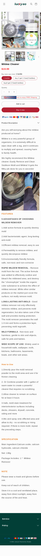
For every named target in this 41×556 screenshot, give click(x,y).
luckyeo (17, 541)
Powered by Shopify (25, 541)
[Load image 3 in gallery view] (31, 56)
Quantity (4, 87)
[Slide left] (2, 57)
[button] (4, 4)
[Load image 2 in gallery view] (20, 56)
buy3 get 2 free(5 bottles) (13, 83)
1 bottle (7, 78)
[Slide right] (38, 57)
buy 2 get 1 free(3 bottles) (25, 78)
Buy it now (20, 110)
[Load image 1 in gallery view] (10, 56)
